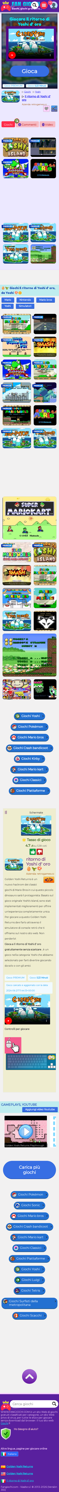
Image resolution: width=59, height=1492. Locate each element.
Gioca (29, 71)
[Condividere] (54, 108)
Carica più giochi (29, 1170)
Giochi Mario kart (30, 769)
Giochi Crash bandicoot (30, 748)
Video (48, 124)
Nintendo (25, 299)
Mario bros (45, 299)
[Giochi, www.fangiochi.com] (21, 6)
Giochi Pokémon (30, 726)
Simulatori (25, 306)
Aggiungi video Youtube (40, 1109)
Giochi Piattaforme (30, 790)
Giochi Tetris (30, 1290)
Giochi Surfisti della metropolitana (23, 1303)
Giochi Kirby (30, 758)
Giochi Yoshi (30, 716)
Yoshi (8, 306)
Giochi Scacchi (31, 1315)
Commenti (27, 124)
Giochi (8, 124)
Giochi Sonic (30, 1205)
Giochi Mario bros (31, 737)
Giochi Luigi (31, 1280)
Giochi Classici (30, 780)
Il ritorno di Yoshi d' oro (20, 1480)
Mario (8, 299)
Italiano (12, 1454)
